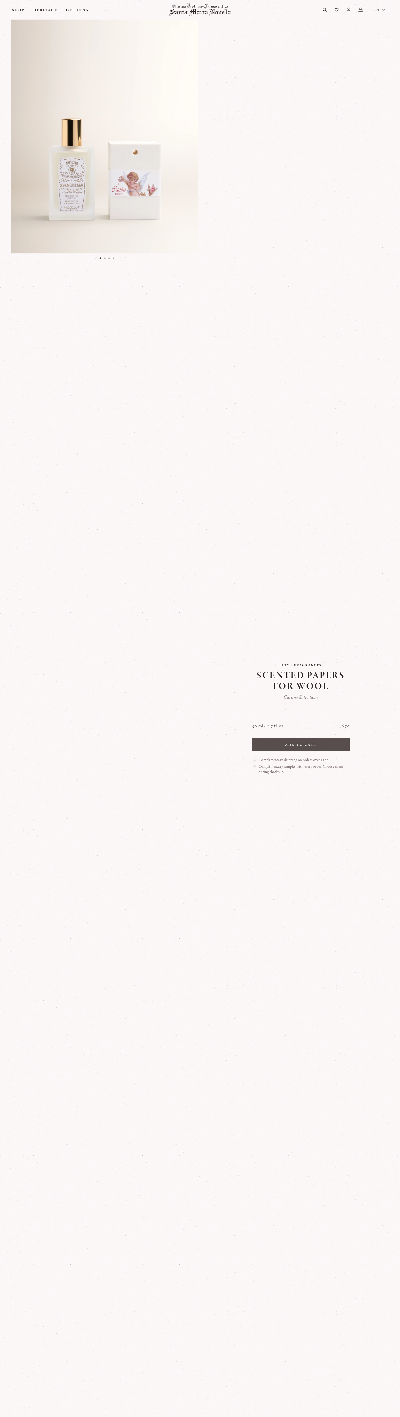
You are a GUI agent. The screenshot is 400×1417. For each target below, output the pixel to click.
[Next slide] (113, 258)
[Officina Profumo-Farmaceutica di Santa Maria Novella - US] (200, 10)
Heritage (45, 10)
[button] (100, 258)
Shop (18, 10)
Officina (77, 10)
